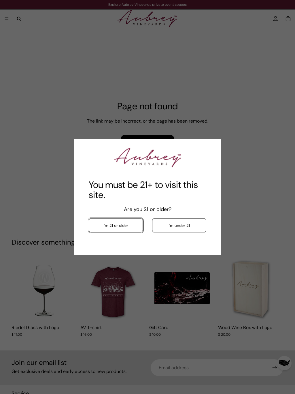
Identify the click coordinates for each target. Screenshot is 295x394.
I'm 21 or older (115, 225)
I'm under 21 (179, 225)
